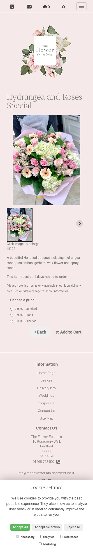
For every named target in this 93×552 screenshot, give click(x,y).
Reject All (73, 527)
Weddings (46, 396)
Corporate (46, 403)
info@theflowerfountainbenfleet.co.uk (46, 473)
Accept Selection (47, 527)
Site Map (46, 418)
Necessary (27, 537)
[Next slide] (79, 223)
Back (41, 332)
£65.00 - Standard (26, 308)
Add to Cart (70, 332)
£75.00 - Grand (24, 315)
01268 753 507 (44, 462)
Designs (46, 380)
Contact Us (46, 411)
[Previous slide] (13, 223)
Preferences (70, 537)
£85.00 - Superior (25, 321)
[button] (20, 225)
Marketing (49, 544)
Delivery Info (46, 388)
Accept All (20, 527)
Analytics (48, 537)
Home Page (46, 373)
